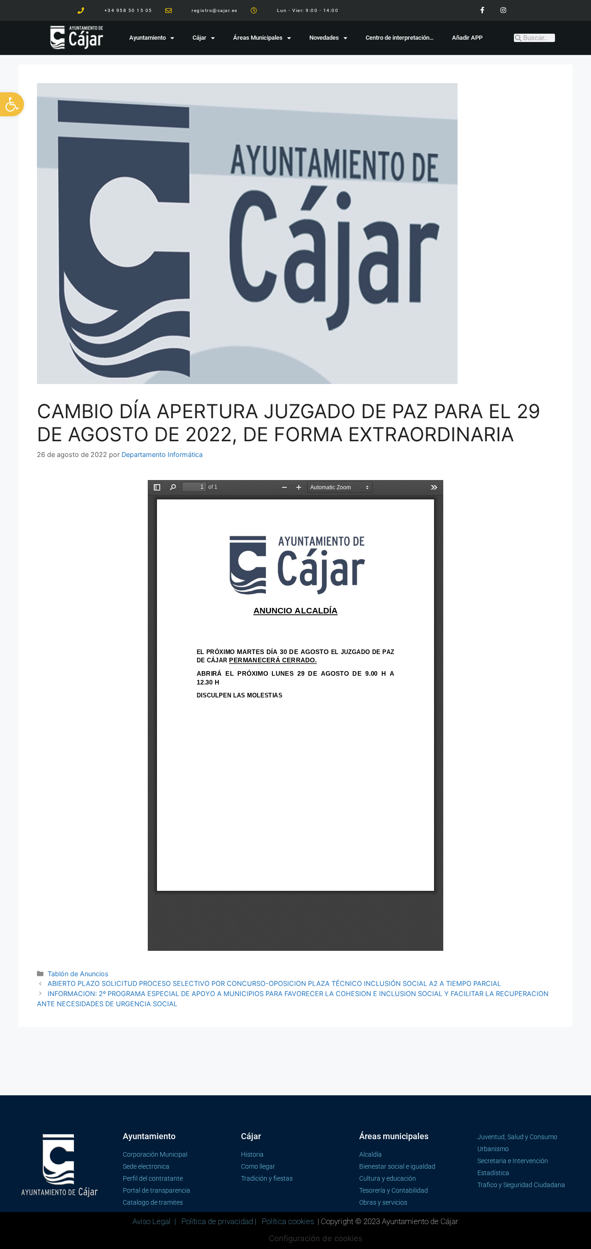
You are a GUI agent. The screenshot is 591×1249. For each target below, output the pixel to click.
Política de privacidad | (219, 1221)
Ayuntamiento (147, 37)
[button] (12, 104)
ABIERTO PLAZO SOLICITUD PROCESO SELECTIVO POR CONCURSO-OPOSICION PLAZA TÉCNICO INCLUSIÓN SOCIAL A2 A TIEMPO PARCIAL (274, 983)
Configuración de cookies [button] (315, 1238)
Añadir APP (467, 37)
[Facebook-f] (482, 10)
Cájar (199, 37)
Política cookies (288, 1221)
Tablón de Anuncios (78, 974)
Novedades (324, 37)
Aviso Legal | (155, 1221)
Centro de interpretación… (400, 37)
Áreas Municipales (258, 37)
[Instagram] (503, 10)
